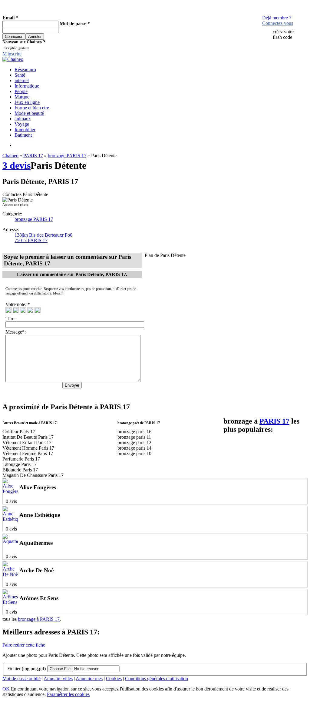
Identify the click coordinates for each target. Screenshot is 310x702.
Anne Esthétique (39, 515)
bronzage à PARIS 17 (39, 619)
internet (22, 80)
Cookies (114, 678)
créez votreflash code (283, 34)
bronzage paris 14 (134, 448)
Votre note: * (18, 304)
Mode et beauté (29, 113)
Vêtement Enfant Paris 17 (26, 442)
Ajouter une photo (15, 204)
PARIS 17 (33, 155)
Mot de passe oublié (21, 678)
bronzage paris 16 (134, 431)
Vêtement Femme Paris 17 (27, 453)
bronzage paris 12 (134, 442)
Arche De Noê (36, 570)
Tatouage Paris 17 (19, 464)
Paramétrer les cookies (68, 694)
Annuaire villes (58, 678)
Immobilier (25, 129)
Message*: (15, 331)
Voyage (22, 124)
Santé (20, 75)
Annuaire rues (89, 678)
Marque (22, 96)
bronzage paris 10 (134, 453)
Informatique (27, 85)
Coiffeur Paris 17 (18, 431)
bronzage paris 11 (134, 437)
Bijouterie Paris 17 (20, 469)
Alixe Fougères (37, 487)
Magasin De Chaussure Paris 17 (33, 475)
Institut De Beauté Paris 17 (28, 437)
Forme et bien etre (32, 107)
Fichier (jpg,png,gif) (26, 668)
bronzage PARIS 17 (67, 155)
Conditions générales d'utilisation (156, 678)
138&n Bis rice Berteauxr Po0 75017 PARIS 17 (43, 237)
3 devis (16, 165)
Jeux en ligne (27, 102)
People (21, 91)
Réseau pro (25, 69)
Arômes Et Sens (38, 598)
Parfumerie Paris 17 (21, 458)
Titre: (11, 318)
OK (6, 688)
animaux (23, 118)
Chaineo (10, 155)
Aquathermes (36, 543)
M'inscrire (11, 53)
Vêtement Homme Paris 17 (28, 448)
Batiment (23, 135)
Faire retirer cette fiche (23, 644)
